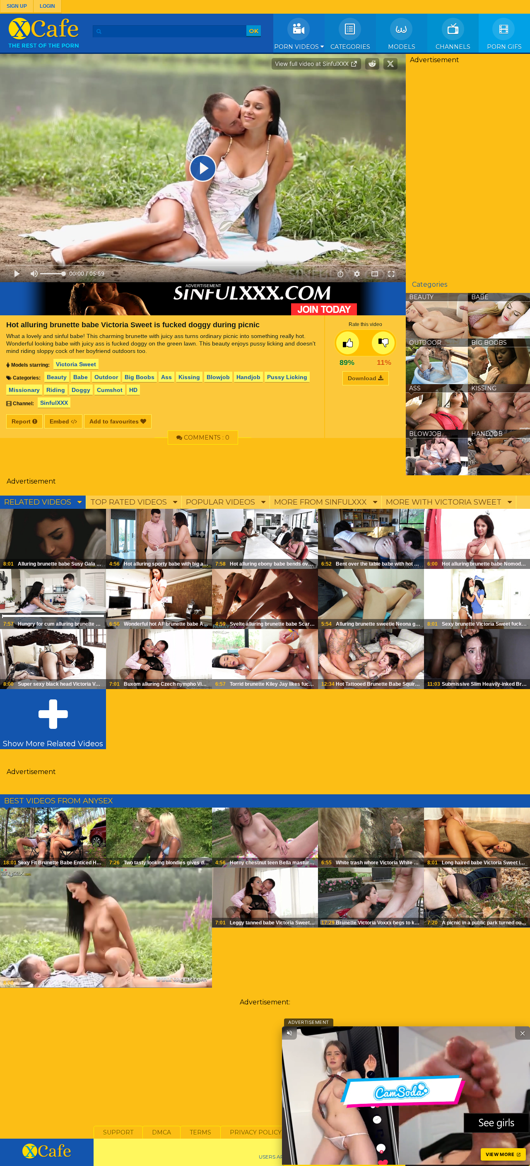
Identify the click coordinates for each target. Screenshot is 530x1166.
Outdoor (106, 377)
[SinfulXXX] (203, 298)
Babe (80, 377)
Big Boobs (139, 377)
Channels (453, 47)
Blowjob (218, 377)
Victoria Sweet (76, 364)
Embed (60, 421)
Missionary (24, 390)
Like (347, 342)
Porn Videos (297, 47)
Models (401, 47)
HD (133, 390)
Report (22, 421)
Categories (350, 47)
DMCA (161, 1132)
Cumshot (110, 390)
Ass (166, 377)
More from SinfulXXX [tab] (321, 502)
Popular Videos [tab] (221, 502)
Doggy (81, 390)
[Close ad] (522, 1033)
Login (47, 6)
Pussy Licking (287, 377)
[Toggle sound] (289, 1033)
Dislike (383, 342)
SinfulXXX (54, 402)
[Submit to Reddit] (372, 64)
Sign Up (17, 6)
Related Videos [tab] (38, 502)
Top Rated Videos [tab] (129, 502)
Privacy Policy (256, 1132)
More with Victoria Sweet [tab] (445, 502)
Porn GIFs (504, 47)
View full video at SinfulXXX (312, 63)
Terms (200, 1132)
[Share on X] (390, 64)
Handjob (248, 377)
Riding (55, 390)
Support (118, 1132)
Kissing (189, 377)
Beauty (57, 377)
